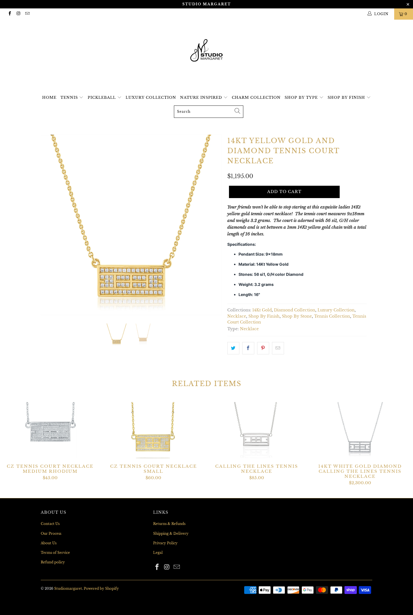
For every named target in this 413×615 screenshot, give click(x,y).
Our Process (51, 533)
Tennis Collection (332, 316)
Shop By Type (302, 97)
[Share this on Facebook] (248, 348)
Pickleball (102, 97)
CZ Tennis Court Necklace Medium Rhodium (50, 430)
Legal (158, 552)
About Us (48, 543)
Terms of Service (55, 552)
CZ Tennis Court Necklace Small (153, 430)
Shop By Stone (297, 316)
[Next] (212, 225)
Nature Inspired (201, 97)
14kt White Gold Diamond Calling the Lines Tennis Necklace (360, 430)
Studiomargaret (68, 588)
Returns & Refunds (169, 524)
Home (49, 97)
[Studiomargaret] (206, 51)
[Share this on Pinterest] (263, 348)
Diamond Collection (294, 310)
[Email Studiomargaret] (27, 14)
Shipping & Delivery (171, 533)
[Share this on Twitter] (233, 348)
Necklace (236, 316)
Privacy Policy (165, 543)
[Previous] (50, 225)
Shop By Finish (347, 97)
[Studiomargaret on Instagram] (18, 14)
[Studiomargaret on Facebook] (9, 14)
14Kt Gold (262, 310)
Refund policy (53, 562)
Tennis (69, 97)
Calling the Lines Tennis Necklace (256, 430)
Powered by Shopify (101, 588)
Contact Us (50, 524)
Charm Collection (256, 97)
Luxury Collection (151, 97)
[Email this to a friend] (278, 348)
